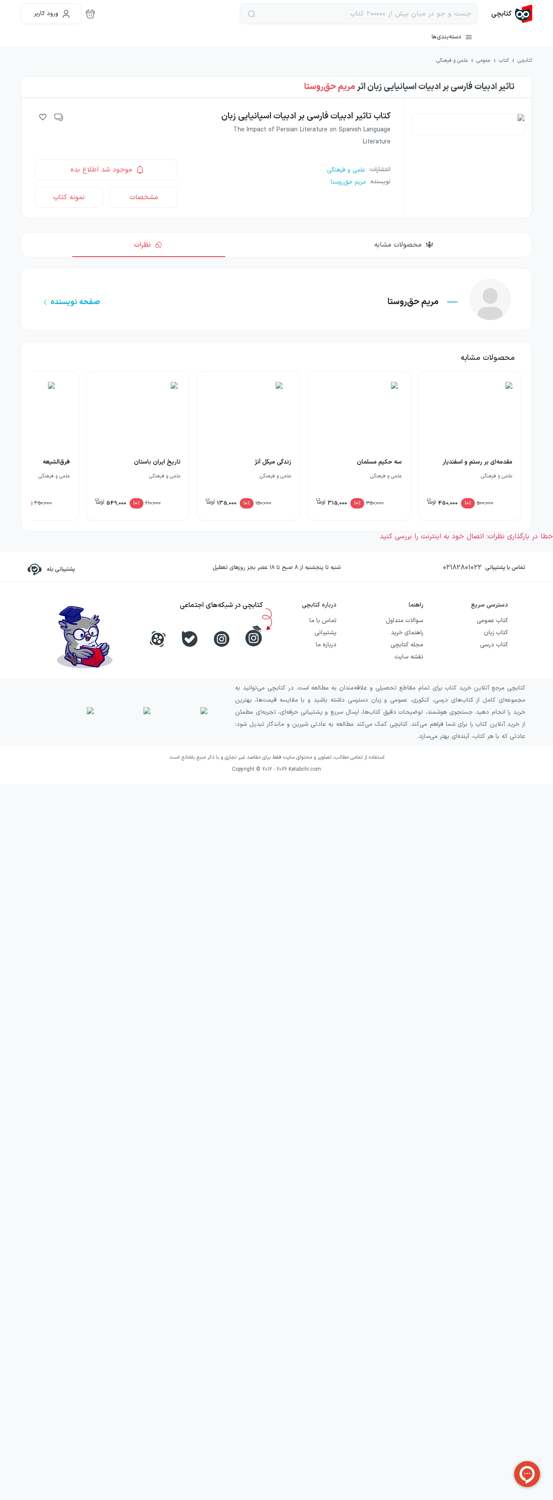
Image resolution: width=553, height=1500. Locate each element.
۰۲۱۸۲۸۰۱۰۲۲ (462, 567)
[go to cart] (90, 13)
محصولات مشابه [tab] (398, 245)
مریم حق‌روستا (329, 86)
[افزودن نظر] (59, 117)
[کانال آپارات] (157, 639)
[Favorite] (43, 117)
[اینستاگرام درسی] (253, 636)
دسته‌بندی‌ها (446, 37)
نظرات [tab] (142, 245)
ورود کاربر (46, 13)
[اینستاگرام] (221, 639)
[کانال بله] (189, 639)
